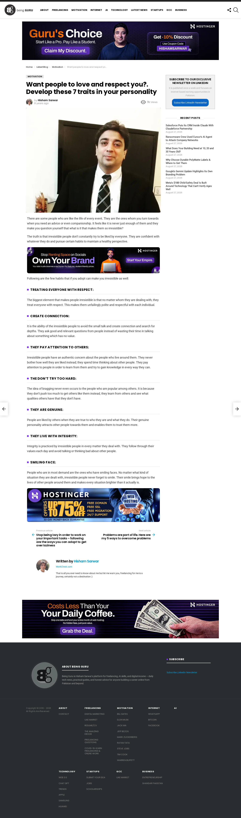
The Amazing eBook (92, 733)
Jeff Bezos (123, 731)
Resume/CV (91, 725)
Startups (157, 10)
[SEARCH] (236, 10)
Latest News (139, 10)
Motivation (79, 10)
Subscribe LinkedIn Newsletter (190, 102)
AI (106, 10)
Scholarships (94, 789)
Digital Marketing (94, 714)
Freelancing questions (91, 741)
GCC (169, 10)
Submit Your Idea (95, 777)
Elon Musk (123, 719)
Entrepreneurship (152, 777)
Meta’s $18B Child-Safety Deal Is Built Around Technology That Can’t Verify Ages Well (189, 186)
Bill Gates (122, 714)
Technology (119, 10)
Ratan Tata (123, 742)
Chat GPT (64, 783)
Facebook (154, 725)
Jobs (89, 783)
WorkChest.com (64, 566)
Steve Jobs (123, 748)
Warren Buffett (126, 760)
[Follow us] (229, 10)
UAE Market (91, 719)
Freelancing (60, 10)
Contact (64, 714)
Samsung (64, 800)
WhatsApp (154, 714)
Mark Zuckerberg (127, 737)
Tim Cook (122, 754)
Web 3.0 (63, 777)
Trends (63, 789)
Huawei (63, 806)
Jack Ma (121, 725)
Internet (96, 10)
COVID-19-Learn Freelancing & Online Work (93, 751)
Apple (62, 794)
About (44, 10)
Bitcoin (152, 719)
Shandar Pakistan (152, 783)
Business (181, 10)
